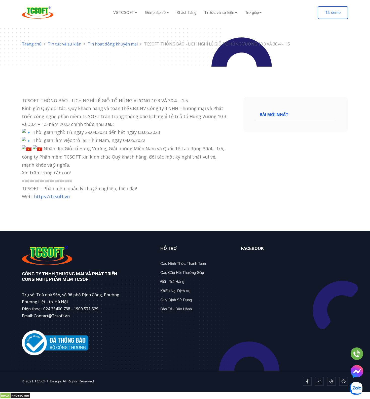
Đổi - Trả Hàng (172, 281)
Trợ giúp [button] (252, 12)
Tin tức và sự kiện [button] (219, 12)
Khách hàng (186, 12)
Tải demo (333, 12)
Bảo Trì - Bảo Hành (176, 309)
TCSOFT (41, 381)
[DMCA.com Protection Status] (185, 395)
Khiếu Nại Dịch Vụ (175, 291)
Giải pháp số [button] (155, 12)
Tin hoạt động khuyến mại (113, 44)
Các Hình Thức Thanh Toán (183, 263)
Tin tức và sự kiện (64, 44)
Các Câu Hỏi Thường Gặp (182, 272)
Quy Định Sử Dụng (176, 300)
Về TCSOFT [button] (123, 12)
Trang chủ (32, 44)
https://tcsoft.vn (52, 196)
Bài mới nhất (274, 114)
